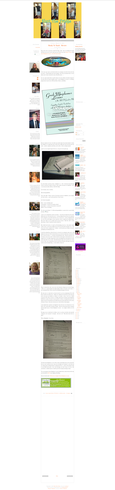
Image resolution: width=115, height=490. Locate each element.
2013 (77, 313)
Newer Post (45, 476)
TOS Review (56, 393)
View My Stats (38, 47)
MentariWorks (65, 487)
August (78, 284)
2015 (77, 277)
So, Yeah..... (78, 296)
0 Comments (68, 393)
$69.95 (49, 373)
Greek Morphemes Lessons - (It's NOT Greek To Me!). (51, 53)
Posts (77, 132)
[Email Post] (71, 393)
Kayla (38, 79)
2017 (77, 274)
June (77, 287)
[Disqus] (58, 413)
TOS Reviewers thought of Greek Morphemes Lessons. (59, 375)
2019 (77, 271)
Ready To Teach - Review (57, 45)
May (77, 289)
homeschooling (51, 393)
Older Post (70, 476)
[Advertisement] (50, 466)
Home (57, 476)
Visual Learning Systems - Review (79, 304)
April (77, 290)
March (78, 292)
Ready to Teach (68, 52)
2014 (77, 312)
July (77, 286)
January (78, 310)
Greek (47, 393)
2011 (77, 316)
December (78, 278)
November (78, 280)
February (78, 309)
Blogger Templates (51, 488)
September (78, 283)
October (78, 281)
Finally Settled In (82, 222)
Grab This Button (80, 251)
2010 (77, 318)
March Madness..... (79, 307)
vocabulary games (62, 393)
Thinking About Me (78, 46)
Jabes (38, 77)
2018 (77, 273)
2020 (77, 270)
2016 (77, 276)
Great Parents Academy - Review (79, 301)
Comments (78, 134)
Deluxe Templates (63, 488)
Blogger (67, 486)
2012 (77, 315)
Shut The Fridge (57, 486)
